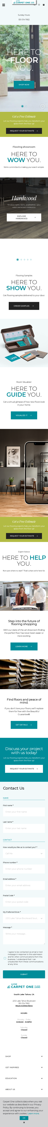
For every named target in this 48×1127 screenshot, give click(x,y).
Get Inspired (12, 1067)
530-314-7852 (24, 19)
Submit (24, 974)
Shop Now (24, 85)
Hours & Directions (24, 1006)
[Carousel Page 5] (31, 259)
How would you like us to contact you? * (20, 847)
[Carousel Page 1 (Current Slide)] (22, 106)
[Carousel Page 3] (24, 259)
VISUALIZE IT (21, 415)
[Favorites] (39, 5)
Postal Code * (8, 895)
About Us (10, 1089)
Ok (24, 1118)
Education (11, 1078)
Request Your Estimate (22, 131)
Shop (8, 1056)
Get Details (22, 725)
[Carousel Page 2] (26, 106)
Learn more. (33, 1113)
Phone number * (10, 862)
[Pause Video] (42, 106)
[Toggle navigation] (3, 5)
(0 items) (44, 5)
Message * (7, 927)
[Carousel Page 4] (27, 259)
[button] (34, 5)
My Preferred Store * (12, 912)
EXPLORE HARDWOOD (21, 217)
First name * (8, 805)
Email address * (9, 879)
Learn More (21, 646)
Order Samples (21, 306)
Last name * (8, 822)
